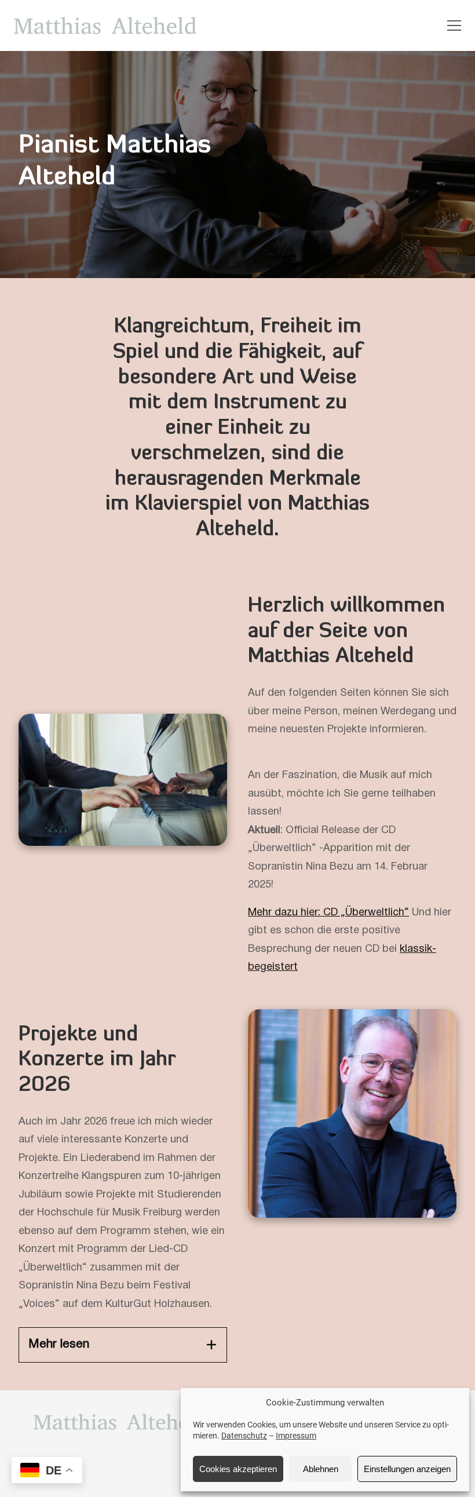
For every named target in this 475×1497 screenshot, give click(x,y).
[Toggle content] (211, 1344)
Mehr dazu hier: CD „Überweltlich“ (328, 913)
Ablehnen (320, 1469)
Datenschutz (244, 1435)
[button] (454, 25)
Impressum (296, 1435)
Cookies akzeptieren (238, 1469)
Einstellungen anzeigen (407, 1469)
